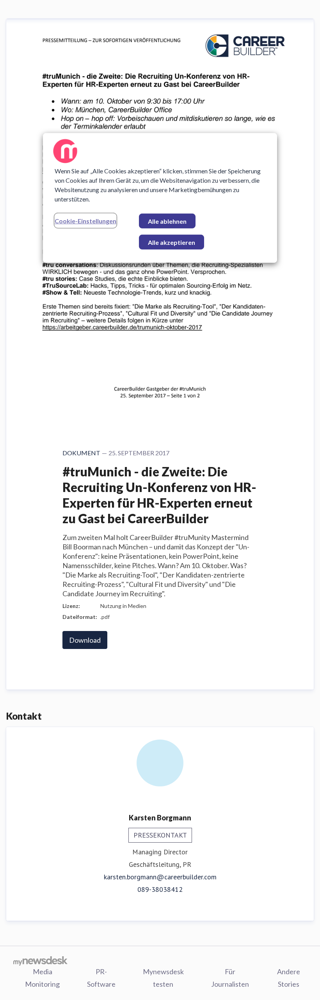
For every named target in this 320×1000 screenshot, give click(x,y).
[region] (160, 198)
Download (85, 640)
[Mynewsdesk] (40, 960)
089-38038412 (160, 889)
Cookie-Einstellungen (85, 221)
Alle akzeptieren (171, 242)
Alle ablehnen (167, 221)
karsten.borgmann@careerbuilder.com (160, 876)
